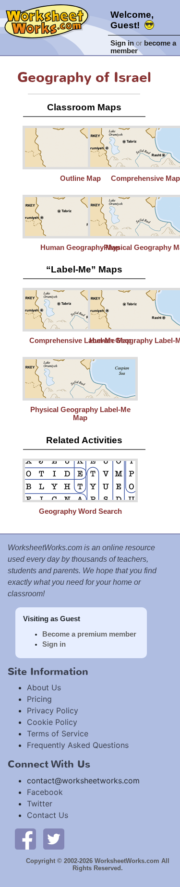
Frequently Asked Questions (78, 745)
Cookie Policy (52, 722)
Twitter (39, 803)
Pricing (39, 699)
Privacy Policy (52, 710)
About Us (44, 687)
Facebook (45, 792)
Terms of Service (57, 733)
